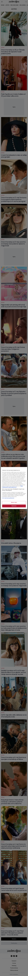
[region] (14, 488)
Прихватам (14, 505)
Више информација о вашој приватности (12, 487)
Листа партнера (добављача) (8, 498)
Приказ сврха (14, 502)
